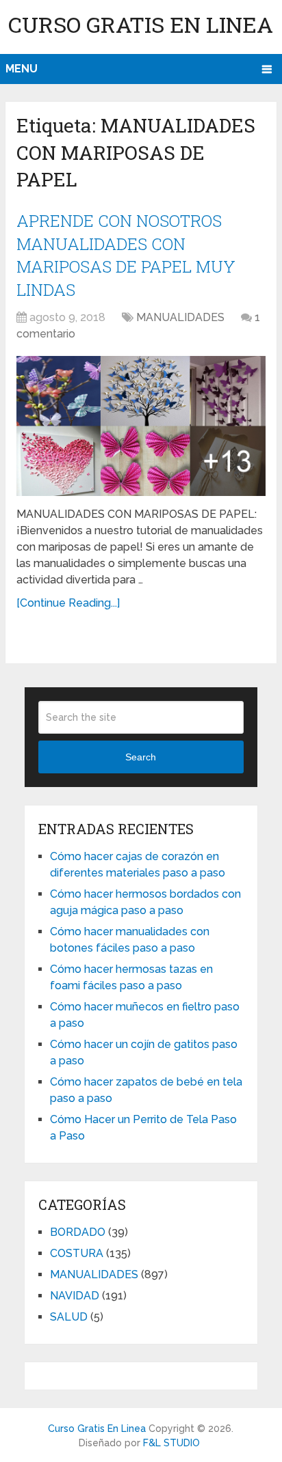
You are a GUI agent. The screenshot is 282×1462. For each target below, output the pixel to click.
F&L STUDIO (171, 1442)
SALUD (69, 1316)
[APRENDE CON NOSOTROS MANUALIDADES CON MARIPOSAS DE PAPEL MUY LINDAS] (141, 426)
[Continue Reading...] (68, 602)
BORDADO (77, 1232)
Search (140, 756)
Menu (21, 68)
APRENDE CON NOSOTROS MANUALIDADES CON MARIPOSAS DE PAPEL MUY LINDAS (125, 255)
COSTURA (76, 1253)
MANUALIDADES (180, 317)
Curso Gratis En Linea (140, 24)
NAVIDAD (74, 1295)
